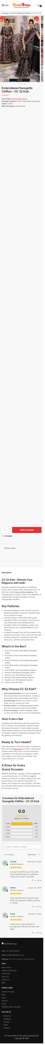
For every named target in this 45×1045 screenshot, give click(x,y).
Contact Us (6, 980)
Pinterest (6, 1028)
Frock (4, 998)
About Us (5, 977)
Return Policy (7, 967)
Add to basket (27, 530)
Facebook (7, 1016)
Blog (3, 983)
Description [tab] (6, 572)
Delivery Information (9, 970)
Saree (4, 1004)
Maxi (3, 995)
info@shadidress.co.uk (15, 955)
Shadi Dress (17, 749)
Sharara (5, 1001)
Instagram (7, 1019)
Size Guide (6, 974)
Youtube (6, 1022)
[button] (39, 5)
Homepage (5, 13)
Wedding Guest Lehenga (11, 1007)
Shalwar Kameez (8, 992)
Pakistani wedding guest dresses (20, 13)
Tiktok (5, 1025)
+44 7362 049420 (12, 951)
